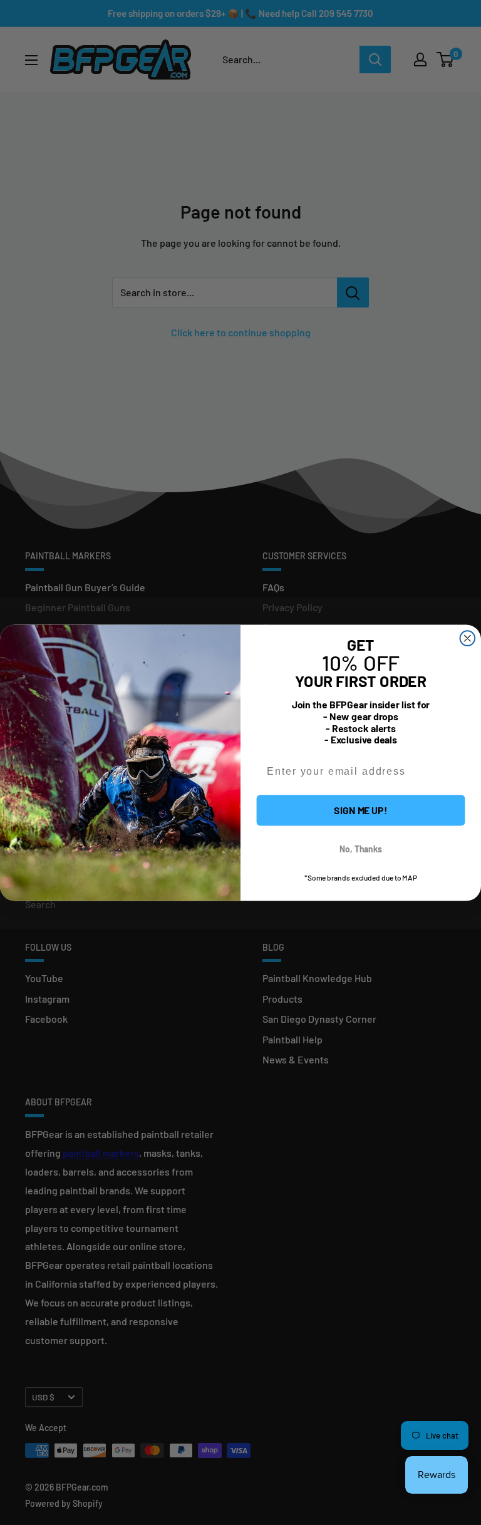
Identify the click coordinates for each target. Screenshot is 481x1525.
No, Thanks (360, 848)
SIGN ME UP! (361, 809)
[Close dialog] (467, 638)
